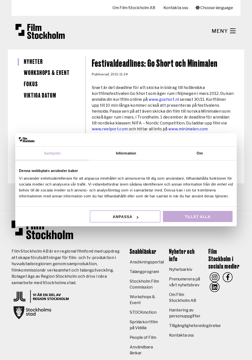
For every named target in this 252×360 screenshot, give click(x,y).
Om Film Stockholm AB (133, 7)
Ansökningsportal (147, 262)
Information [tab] (126, 153)
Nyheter (33, 62)
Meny (220, 31)
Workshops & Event (47, 73)
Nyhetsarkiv (180, 269)
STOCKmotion (143, 312)
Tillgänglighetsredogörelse (195, 325)
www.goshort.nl (164, 99)
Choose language (216, 7)
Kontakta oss (175, 7)
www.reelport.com (110, 129)
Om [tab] (200, 153)
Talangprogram (144, 271)
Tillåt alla (198, 217)
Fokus (31, 84)
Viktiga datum (40, 95)
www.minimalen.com (188, 129)
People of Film (143, 337)
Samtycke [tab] (52, 153)
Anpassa (122, 217)
